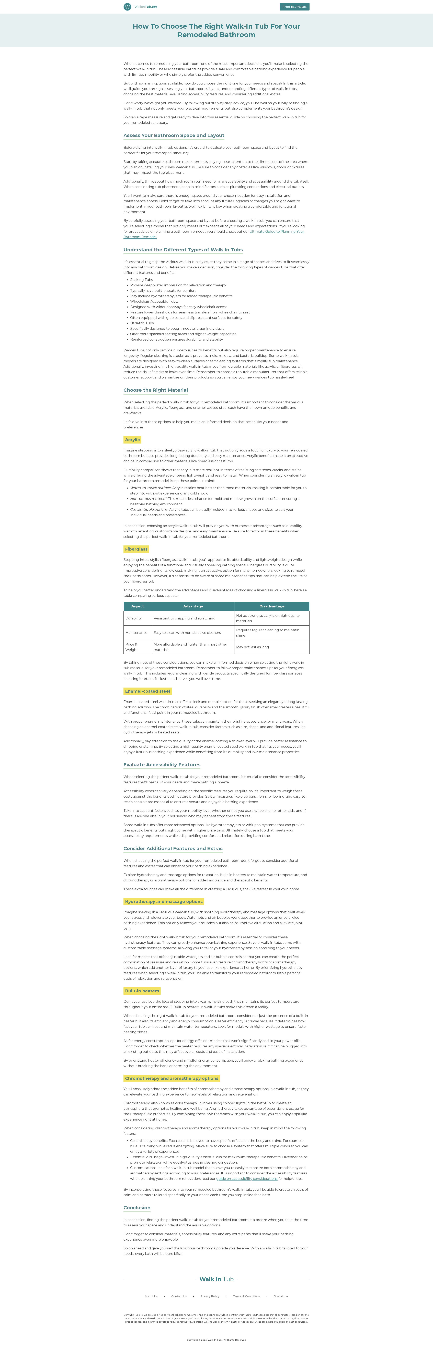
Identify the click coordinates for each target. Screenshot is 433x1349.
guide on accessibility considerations (247, 1179)
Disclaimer (281, 1296)
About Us (151, 1296)
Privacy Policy (209, 1296)
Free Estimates (294, 7)
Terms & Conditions (246, 1296)
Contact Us (179, 1296)
